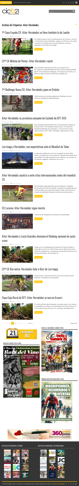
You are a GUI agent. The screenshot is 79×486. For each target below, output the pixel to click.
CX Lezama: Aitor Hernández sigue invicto (23, 208)
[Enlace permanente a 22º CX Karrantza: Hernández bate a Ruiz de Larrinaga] (17, 291)
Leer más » (38, 49)
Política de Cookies (45, 484)
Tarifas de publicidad (58, 484)
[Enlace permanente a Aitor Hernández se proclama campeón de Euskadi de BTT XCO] (17, 140)
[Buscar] (73, 11)
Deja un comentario (16, 36)
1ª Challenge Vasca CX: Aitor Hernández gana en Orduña (30, 89)
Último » (30, 323)
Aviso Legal (34, 484)
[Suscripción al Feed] (76, 24)
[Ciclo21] (10, 13)
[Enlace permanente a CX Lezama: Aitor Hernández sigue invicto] (17, 229)
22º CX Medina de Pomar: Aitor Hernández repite (27, 61)
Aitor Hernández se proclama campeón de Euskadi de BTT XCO (34, 118)
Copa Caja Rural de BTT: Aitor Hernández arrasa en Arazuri (32, 297)
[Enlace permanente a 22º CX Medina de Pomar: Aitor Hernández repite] (17, 83)
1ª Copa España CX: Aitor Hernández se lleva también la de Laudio (36, 32)
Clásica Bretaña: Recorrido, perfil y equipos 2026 (26, 2)
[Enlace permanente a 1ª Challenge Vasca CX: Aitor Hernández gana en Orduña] (17, 111)
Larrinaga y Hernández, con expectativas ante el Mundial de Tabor (35, 147)
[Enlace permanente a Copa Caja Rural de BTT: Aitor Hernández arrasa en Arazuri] (17, 319)
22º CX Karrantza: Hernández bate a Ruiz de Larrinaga (30, 269)
